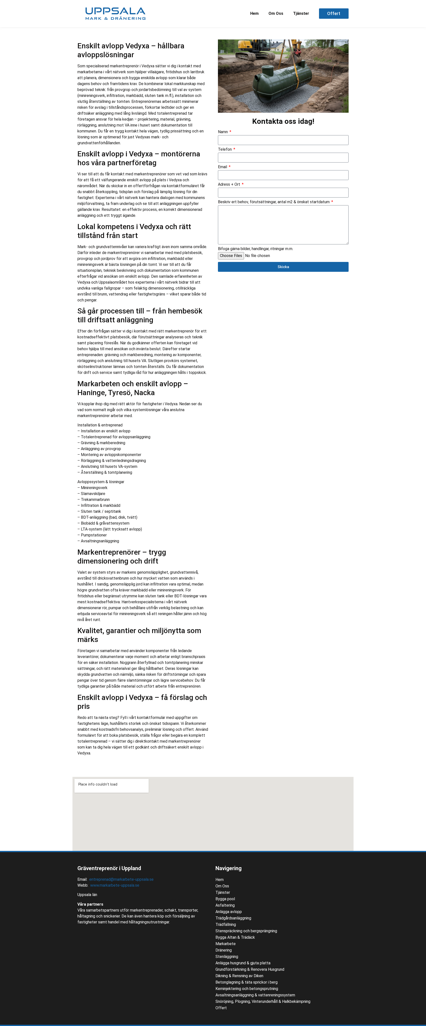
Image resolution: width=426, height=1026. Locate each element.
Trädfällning (225, 924)
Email (223, 167)
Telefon (225, 149)
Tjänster (301, 13)
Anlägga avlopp (228, 911)
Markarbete (225, 943)
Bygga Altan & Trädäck (235, 937)
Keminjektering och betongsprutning (246, 988)
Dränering (223, 950)
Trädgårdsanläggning (233, 918)
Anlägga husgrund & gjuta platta (242, 963)
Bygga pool (225, 899)
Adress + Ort (229, 185)
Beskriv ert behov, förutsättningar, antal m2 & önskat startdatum (274, 202)
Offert (221, 1008)
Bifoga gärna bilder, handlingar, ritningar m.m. (255, 249)
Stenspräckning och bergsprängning (246, 931)
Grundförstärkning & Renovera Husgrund (249, 969)
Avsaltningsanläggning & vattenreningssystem (255, 995)
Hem (254, 13)
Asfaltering (225, 905)
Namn (223, 132)
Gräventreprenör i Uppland (109, 868)
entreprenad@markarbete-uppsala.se (121, 879)
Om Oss (275, 13)
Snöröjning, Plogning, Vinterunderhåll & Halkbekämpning (262, 1001)
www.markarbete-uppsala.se (114, 885)
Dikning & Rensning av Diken (239, 975)
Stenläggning (226, 956)
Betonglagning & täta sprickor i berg (246, 982)
